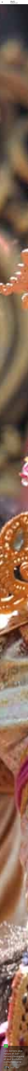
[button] (2, 2)
